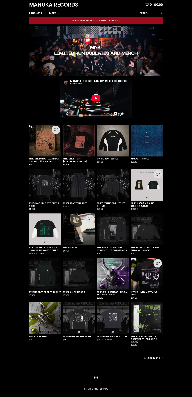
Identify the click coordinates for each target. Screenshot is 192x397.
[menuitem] (37, 13)
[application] (96, 98)
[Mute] (124, 115)
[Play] (63, 115)
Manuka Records (53, 4)
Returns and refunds (96, 388)
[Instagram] (96, 377)
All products (152, 357)
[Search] (162, 13)
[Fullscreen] (128, 115)
